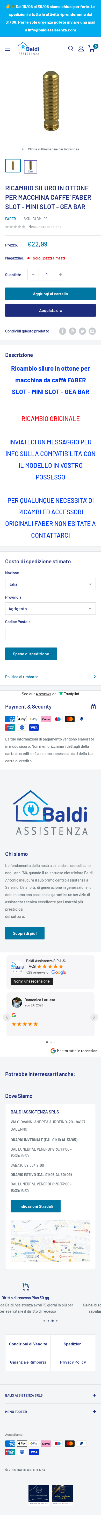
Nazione (12, 572)
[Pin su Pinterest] (72, 331)
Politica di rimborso (21, 676)
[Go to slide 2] (51, 1042)
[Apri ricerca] (71, 48)
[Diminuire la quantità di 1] (33, 274)
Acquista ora (50, 310)
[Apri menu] (7, 49)
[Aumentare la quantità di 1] (60, 274)
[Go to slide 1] (47, 1042)
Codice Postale (18, 621)
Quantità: (13, 274)
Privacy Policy (73, 1361)
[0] (91, 48)
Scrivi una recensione (32, 981)
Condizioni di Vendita (28, 1343)
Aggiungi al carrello (50, 293)
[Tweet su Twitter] (82, 331)
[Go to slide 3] (54, 1042)
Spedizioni (73, 1343)
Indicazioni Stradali (35, 1206)
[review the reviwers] (14, 1016)
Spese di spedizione (31, 653)
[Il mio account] (81, 48)
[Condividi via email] (92, 331)
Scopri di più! (25, 933)
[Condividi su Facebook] (62, 331)
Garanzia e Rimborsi (28, 1361)
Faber (10, 219)
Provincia (13, 597)
